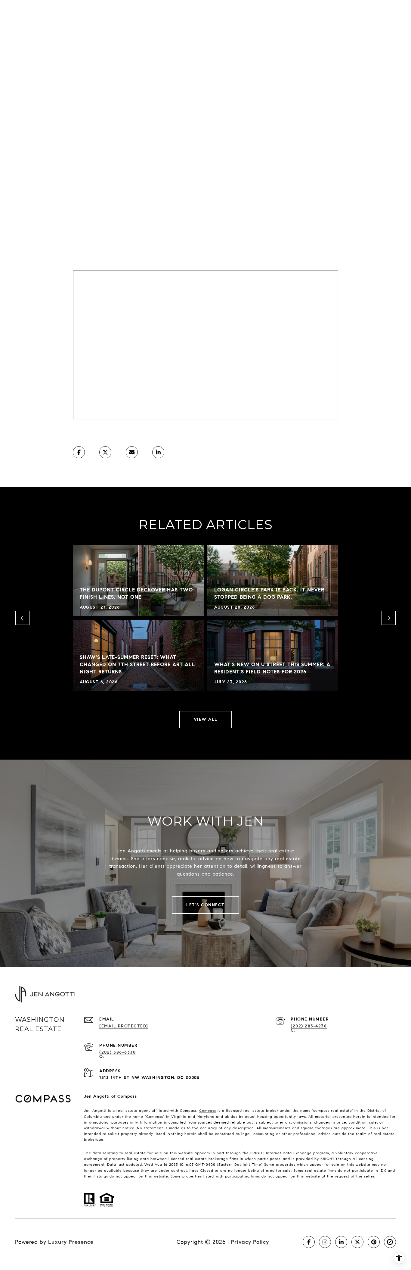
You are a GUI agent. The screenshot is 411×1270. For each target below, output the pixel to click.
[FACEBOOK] (309, 1242)
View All (206, 719)
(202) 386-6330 (117, 1052)
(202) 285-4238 (309, 1026)
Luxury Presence (71, 1242)
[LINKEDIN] (341, 1242)
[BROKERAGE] (390, 1242)
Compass (207, 1110)
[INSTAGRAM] (325, 1242)
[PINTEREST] (374, 1242)
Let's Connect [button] (205, 905)
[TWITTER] (357, 1242)
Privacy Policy (250, 1242)
